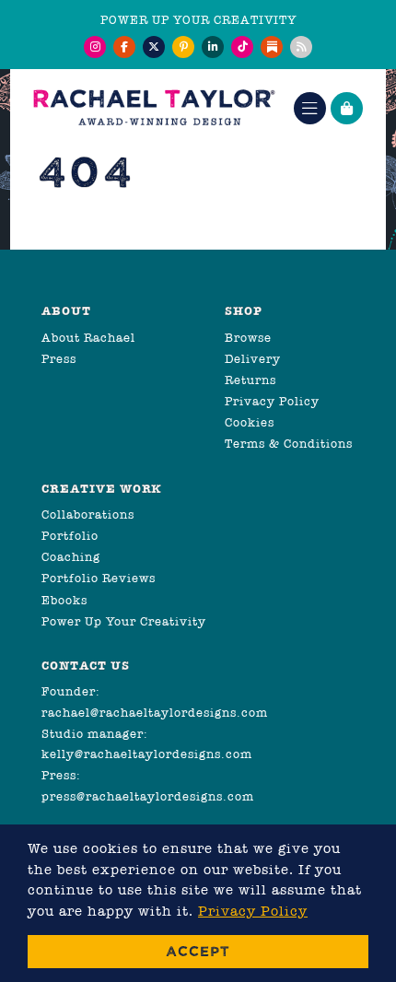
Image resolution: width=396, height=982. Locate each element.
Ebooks (64, 600)
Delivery (253, 359)
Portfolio (70, 536)
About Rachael (88, 338)
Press (58, 359)
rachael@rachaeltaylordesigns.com (154, 712)
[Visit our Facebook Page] (124, 47)
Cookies (249, 422)
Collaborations (87, 514)
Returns (250, 380)
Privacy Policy (272, 401)
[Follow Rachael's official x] (154, 47)
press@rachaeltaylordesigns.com (147, 796)
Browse (248, 338)
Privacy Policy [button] (253, 911)
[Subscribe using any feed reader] (301, 47)
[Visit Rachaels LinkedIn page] (213, 47)
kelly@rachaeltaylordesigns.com (146, 754)
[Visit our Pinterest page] (183, 47)
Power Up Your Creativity (123, 621)
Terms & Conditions (289, 443)
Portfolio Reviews (98, 578)
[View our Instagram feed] (95, 47)
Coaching (70, 557)
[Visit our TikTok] (242, 47)
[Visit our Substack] (272, 47)
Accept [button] (198, 951)
